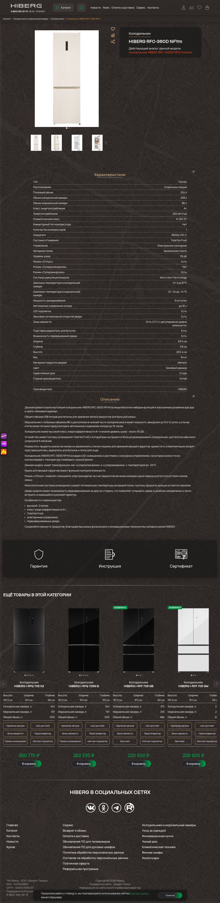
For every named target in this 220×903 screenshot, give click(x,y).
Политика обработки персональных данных (93, 852)
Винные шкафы (152, 852)
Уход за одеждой (154, 830)
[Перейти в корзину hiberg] (207, 7)
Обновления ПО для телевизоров (86, 841)
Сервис (140, 7)
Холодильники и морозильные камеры (31, 18)
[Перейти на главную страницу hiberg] (28, 6)
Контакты (153, 7)
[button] (66, 128)
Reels (106, 7)
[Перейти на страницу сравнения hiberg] (191, 8)
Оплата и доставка (122, 7)
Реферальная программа (80, 869)
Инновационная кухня (157, 836)
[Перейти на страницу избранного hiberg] (199, 7)
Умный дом (149, 841)
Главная (12, 825)
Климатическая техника (158, 847)
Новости (96, 7)
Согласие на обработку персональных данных (95, 858)
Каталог (66, 7)
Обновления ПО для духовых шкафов (89, 847)
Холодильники (57, 19)
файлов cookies (139, 893)
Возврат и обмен (74, 830)
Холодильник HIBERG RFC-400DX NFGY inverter (160, 52)
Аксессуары (150, 858)
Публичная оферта (76, 863)
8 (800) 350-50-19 (28, 11)
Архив (10, 847)
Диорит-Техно (121, 884)
